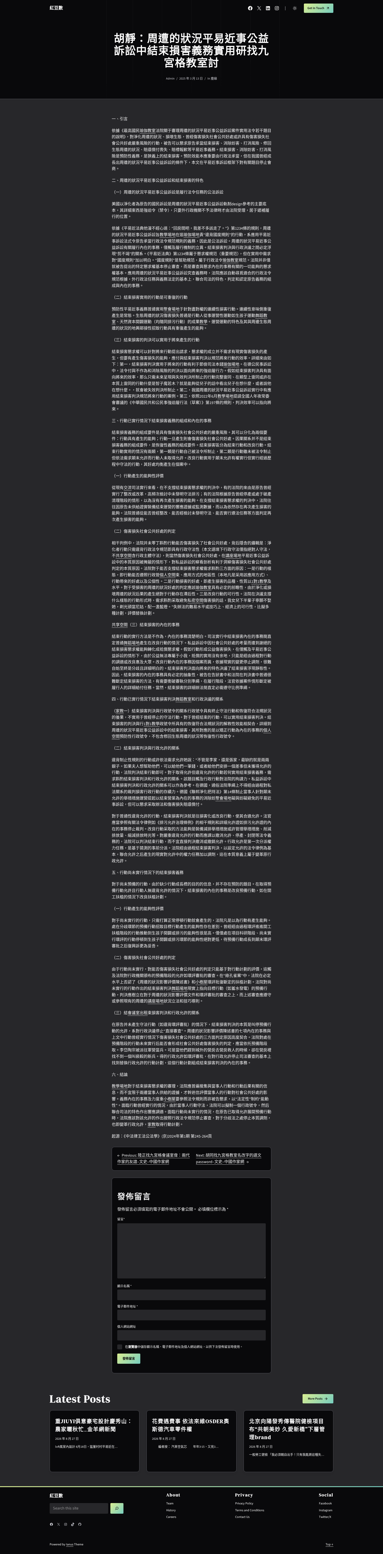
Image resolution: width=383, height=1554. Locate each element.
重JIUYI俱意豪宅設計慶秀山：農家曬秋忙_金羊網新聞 (94, 1425)
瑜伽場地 (191, 235)
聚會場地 (172, 309)
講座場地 (233, 556)
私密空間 (195, 600)
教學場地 (168, 235)
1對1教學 (259, 581)
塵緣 (214, 78)
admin (170, 78)
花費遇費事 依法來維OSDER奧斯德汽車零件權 (190, 1425)
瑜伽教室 (148, 131)
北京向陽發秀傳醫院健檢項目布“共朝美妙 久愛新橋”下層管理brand (287, 1429)
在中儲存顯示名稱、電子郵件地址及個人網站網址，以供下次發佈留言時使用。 (184, 1347)
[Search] (117, 1508)
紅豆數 (56, 8)
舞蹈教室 (184, 699)
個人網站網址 (126, 1327)
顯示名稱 (124, 1286)
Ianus (69, 1544)
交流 (128, 488)
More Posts (315, 1399)
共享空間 (124, 556)
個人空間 (168, 575)
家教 (120, 711)
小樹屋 (201, 982)
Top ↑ (329, 1544)
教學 (203, 322)
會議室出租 (138, 1013)
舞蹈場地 (132, 643)
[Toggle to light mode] (295, 8)
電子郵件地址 (127, 1306)
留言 (121, 1219)
